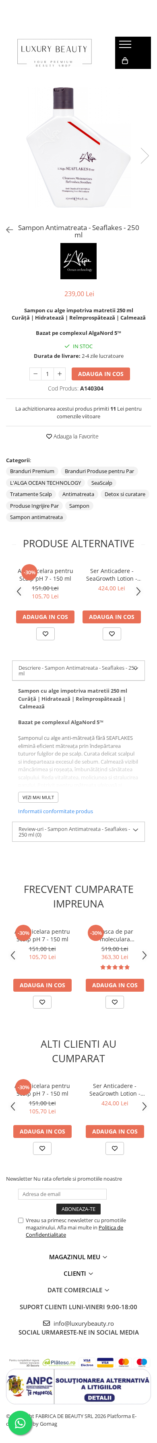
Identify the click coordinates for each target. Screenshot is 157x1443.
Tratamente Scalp (31, 494)
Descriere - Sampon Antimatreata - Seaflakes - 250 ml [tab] (78, 670)
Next (144, 155)
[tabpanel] (78, 147)
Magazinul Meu (75, 1257)
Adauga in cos (101, 374)
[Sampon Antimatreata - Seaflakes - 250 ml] (78, 147)
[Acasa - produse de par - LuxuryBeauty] (54, 53)
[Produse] (126, 47)
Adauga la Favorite (75, 436)
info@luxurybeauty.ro (83, 1323)
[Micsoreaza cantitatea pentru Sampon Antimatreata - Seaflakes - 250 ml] (35, 373)
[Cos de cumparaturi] (125, 61)
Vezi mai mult (38, 797)
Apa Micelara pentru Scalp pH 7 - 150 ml (45, 574)
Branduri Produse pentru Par (99, 471)
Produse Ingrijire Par (34, 505)
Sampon (79, 505)
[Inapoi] (6, 229)
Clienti (76, 1273)
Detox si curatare (125, 494)
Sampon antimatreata (36, 517)
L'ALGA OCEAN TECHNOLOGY (45, 482)
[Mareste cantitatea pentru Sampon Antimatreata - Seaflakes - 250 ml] (60, 373)
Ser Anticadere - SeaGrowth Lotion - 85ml (111, 574)
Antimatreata (78, 494)
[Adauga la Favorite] (45, 633)
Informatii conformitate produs (55, 811)
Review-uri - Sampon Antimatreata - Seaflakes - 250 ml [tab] (74, 831)
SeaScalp (101, 482)
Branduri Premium (32, 471)
